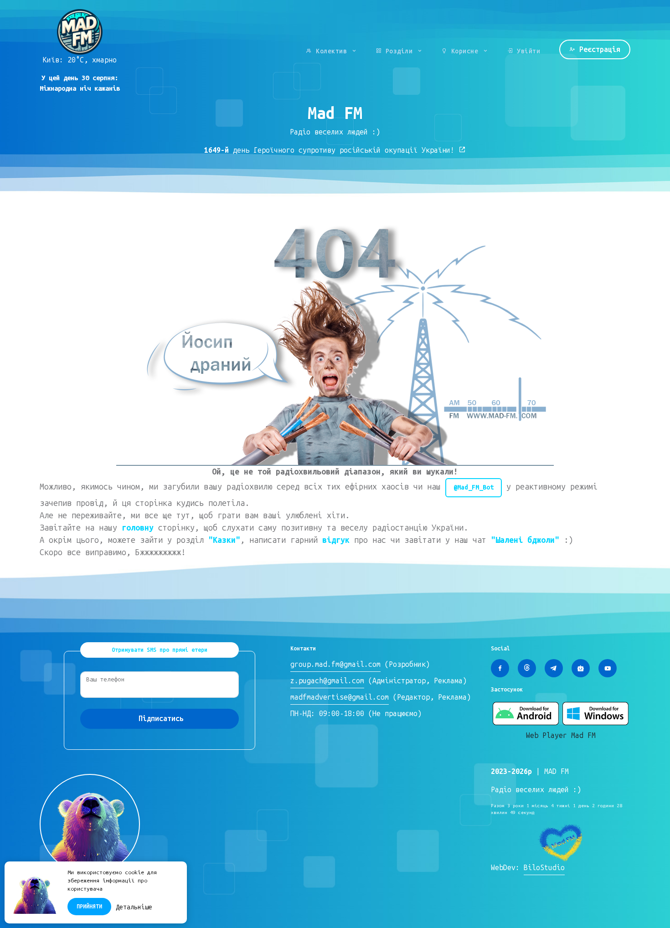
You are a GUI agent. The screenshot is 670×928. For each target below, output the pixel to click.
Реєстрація (597, 49)
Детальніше (134, 907)
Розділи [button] (399, 51)
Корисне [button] (464, 51)
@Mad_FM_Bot (474, 487)
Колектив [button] (331, 51)
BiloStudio (544, 867)
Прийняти (89, 906)
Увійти (527, 51)
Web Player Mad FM (561, 735)
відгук (336, 540)
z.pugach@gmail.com (327, 680)
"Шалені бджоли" (525, 540)
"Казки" (224, 540)
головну (138, 528)
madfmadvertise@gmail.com (339, 697)
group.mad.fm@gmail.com (335, 664)
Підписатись (161, 718)
